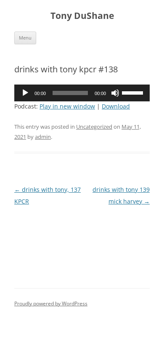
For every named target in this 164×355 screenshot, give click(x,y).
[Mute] (115, 93)
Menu (25, 37)
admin (43, 136)
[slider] (133, 92)
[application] (82, 93)
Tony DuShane (82, 15)
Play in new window (67, 106)
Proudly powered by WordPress (50, 303)
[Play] (25, 93)
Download (116, 106)
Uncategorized (94, 126)
